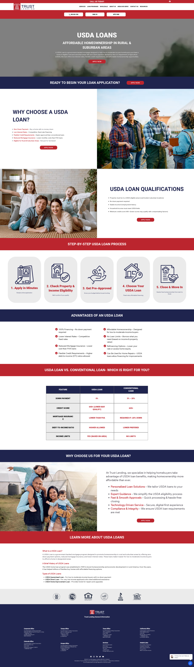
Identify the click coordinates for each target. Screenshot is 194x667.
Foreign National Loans (108, 651)
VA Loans (105, 648)
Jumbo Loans (106, 649)
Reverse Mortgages (107, 647)
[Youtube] (103, 657)
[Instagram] (94, 657)
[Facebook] (91, 657)
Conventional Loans (107, 644)
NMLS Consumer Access (145, 650)
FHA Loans (105, 646)
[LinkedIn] (97, 657)
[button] (82, 6)
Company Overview (144, 646)
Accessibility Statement (145, 644)
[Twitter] (100, 657)
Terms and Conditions (145, 647)
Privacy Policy (143, 649)
